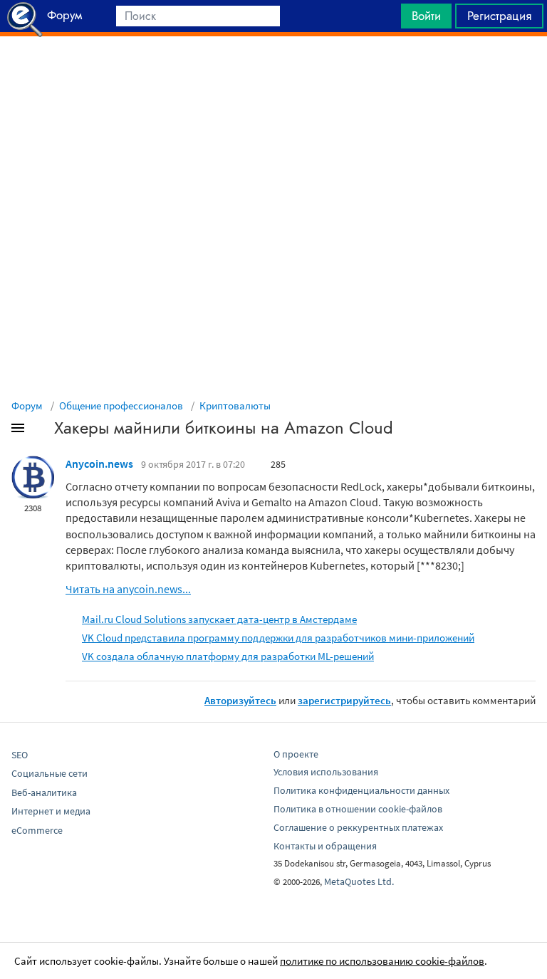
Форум (27, 405)
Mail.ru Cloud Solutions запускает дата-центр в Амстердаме (219, 619)
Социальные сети (49, 773)
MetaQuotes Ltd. (359, 881)
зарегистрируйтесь (344, 700)
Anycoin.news (99, 463)
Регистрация (499, 15)
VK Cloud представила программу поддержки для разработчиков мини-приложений (278, 637)
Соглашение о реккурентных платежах (358, 827)
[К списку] (41, 430)
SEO (19, 754)
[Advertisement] (273, 72)
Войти (426, 15)
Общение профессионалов (121, 405)
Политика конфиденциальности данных (361, 790)
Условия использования (326, 771)
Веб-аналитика (44, 792)
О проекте (296, 754)
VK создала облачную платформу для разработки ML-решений (228, 656)
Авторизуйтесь (240, 700)
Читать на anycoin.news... (128, 589)
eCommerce (37, 830)
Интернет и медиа (50, 811)
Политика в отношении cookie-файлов (358, 808)
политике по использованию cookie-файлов (382, 961)
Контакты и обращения (325, 845)
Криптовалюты (235, 405)
